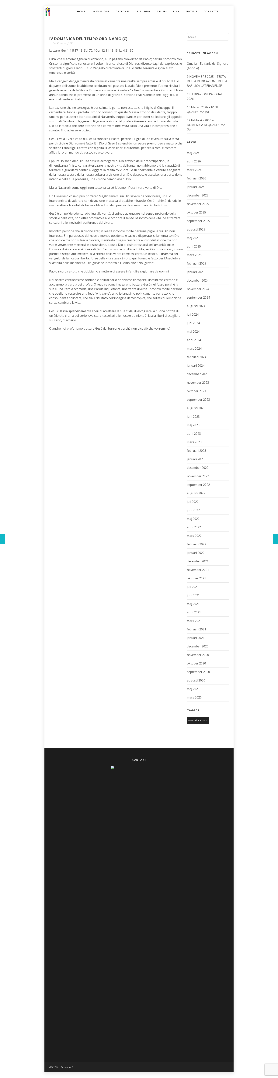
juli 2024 (193, 314)
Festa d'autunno (197, 720)
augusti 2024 (196, 306)
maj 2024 (193, 331)
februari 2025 (196, 263)
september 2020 (198, 672)
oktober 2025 (196, 212)
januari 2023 (195, 459)
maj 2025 (193, 238)
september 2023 (198, 399)
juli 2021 (193, 587)
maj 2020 (193, 689)
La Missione (100, 11)
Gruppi (162, 11)
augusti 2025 (196, 229)
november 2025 (198, 204)
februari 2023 (196, 451)
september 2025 (198, 221)
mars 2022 (194, 536)
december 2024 (197, 280)
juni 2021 (193, 595)
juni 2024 (193, 323)
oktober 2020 (196, 663)
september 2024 (198, 297)
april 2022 (194, 527)
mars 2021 (194, 621)
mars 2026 (194, 170)
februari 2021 (196, 629)
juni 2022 (193, 510)
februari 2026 (196, 178)
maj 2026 (193, 153)
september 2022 (198, 485)
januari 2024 (195, 365)
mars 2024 (194, 348)
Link (176, 11)
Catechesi (123, 11)
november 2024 (198, 289)
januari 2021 (195, 638)
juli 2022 (193, 502)
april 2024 (194, 340)
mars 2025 (194, 255)
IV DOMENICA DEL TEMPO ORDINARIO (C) (88, 38)
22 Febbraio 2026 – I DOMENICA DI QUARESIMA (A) (206, 124)
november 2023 (198, 382)
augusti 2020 (196, 680)
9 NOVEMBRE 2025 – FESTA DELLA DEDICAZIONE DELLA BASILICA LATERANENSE (207, 81)
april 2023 (194, 434)
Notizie (191, 11)
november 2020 (198, 655)
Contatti (211, 11)
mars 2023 (194, 442)
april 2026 (194, 161)
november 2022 (198, 476)
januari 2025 (195, 272)
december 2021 (197, 561)
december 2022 (197, 468)
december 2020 (197, 646)
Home (81, 11)
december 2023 (197, 374)
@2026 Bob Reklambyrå (61, 1067)
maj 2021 (193, 604)
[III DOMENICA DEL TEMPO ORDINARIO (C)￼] (2, 539)
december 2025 (197, 195)
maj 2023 (193, 425)
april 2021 (194, 612)
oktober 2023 (196, 391)
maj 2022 (193, 519)
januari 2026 (195, 187)
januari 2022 (195, 553)
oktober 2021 (196, 578)
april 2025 (194, 246)
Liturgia (143, 11)
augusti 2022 (196, 493)
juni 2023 (193, 416)
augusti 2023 (196, 408)
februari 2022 (196, 544)
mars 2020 (194, 697)
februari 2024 (196, 357)
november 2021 (198, 570)
